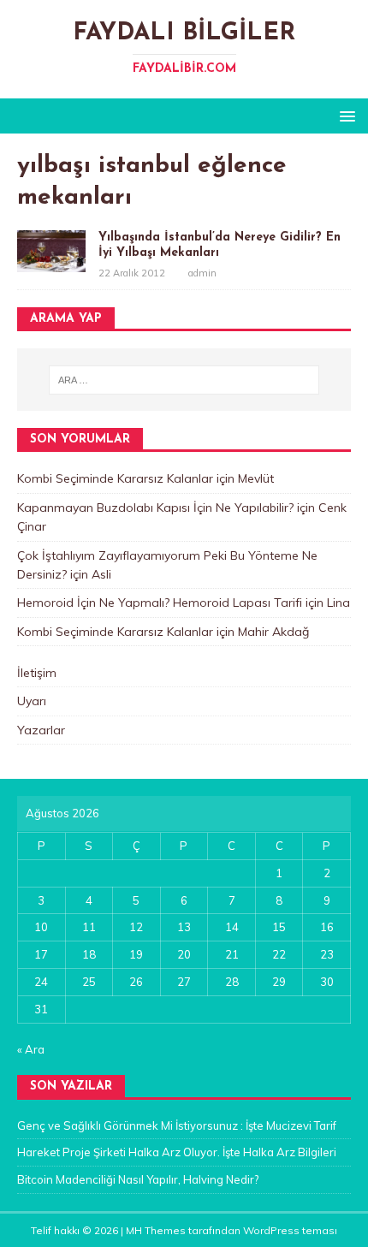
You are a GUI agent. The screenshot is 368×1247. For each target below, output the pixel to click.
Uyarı (31, 701)
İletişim (36, 672)
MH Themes (156, 1230)
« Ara (31, 1049)
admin (202, 273)
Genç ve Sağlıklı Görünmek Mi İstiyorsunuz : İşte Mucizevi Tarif (176, 1125)
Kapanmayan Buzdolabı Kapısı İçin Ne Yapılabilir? (155, 507)
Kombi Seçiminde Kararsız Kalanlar (115, 478)
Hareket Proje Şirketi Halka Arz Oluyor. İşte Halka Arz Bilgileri (176, 1152)
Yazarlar (41, 730)
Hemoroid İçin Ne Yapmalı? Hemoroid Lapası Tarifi (159, 602)
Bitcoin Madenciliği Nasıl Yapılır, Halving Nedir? (137, 1179)
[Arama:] (184, 380)
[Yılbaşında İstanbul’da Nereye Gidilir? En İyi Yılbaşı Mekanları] (51, 262)
